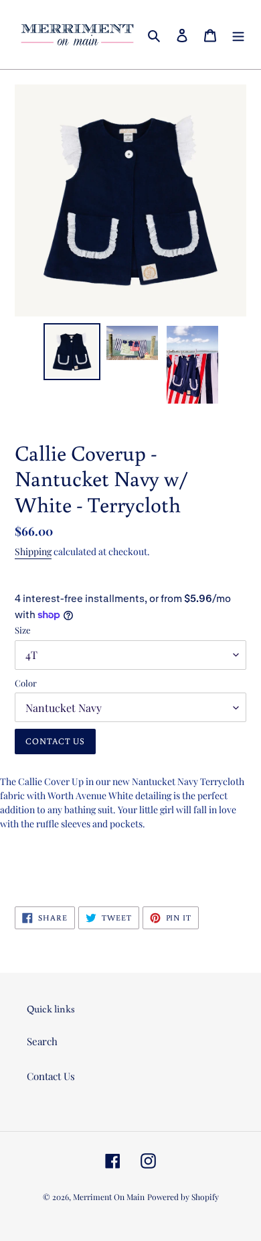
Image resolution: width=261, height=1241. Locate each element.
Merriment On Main (109, 1196)
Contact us (55, 741)
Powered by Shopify (183, 1196)
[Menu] (238, 34)
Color (26, 683)
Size (23, 630)
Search (42, 1041)
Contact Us (51, 1076)
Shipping (33, 551)
